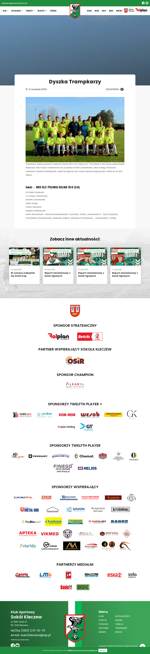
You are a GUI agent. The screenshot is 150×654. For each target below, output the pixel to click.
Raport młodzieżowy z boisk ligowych (57, 274)
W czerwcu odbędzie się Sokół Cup (23, 274)
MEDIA (97, 10)
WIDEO (111, 10)
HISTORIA (103, 628)
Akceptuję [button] (103, 650)
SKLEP (104, 10)
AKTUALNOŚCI (122, 616)
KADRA (118, 620)
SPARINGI (53, 10)
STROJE (103, 620)
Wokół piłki (25, 253)
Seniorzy (14, 253)
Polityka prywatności (20, 639)
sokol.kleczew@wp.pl (35, 635)
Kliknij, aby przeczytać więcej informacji (82, 650)
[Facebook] (121, 89)
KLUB (101, 616)
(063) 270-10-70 (33, 630)
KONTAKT (119, 10)
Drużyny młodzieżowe (19, 251)
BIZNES (89, 10)
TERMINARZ (121, 628)
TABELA (119, 624)
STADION (103, 624)
